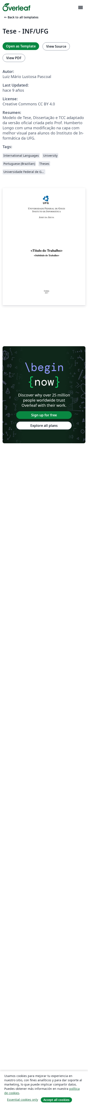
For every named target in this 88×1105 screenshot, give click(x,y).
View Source (56, 46)
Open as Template (21, 46)
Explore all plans (44, 425)
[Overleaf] (16, 7)
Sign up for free (44, 415)
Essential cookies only (22, 1100)
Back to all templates (20, 17)
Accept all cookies (56, 1100)
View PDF (14, 58)
